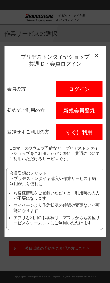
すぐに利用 (79, 132)
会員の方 (16, 88)
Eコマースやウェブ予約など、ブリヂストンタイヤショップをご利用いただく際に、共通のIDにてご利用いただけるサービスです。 (54, 153)
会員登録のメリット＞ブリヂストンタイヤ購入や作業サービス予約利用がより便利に (53, 178)
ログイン (79, 89)
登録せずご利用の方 (28, 131)
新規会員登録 (79, 111)
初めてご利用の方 (26, 110)
